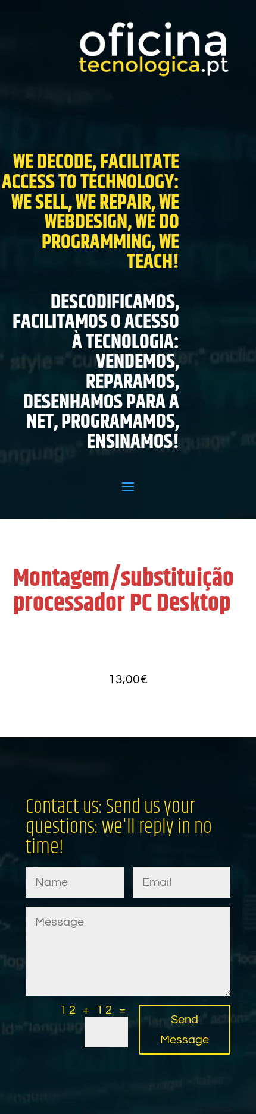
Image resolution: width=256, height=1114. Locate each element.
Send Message (184, 1030)
